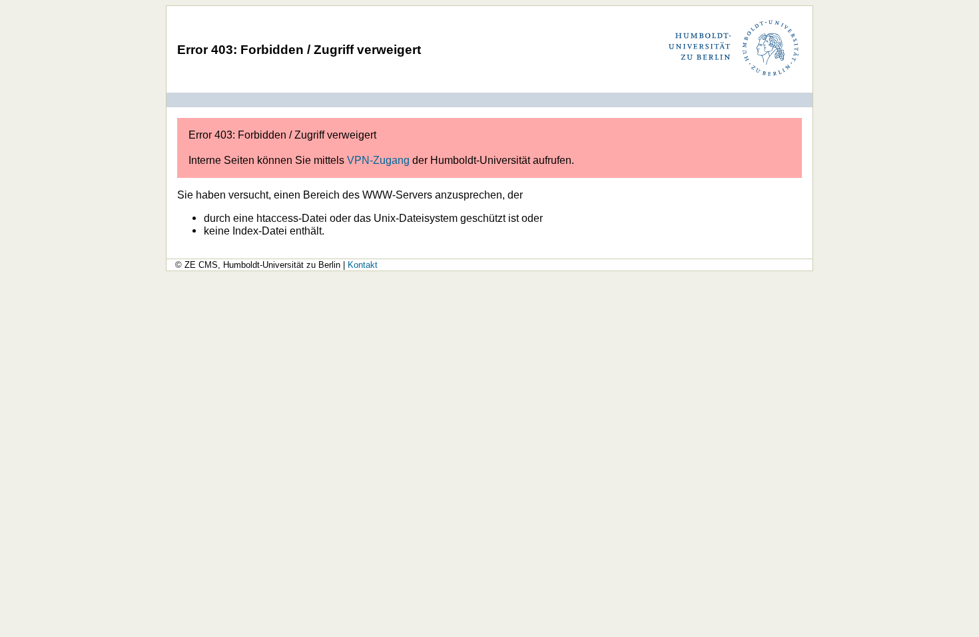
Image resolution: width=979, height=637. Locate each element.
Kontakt (363, 265)
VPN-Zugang (378, 160)
